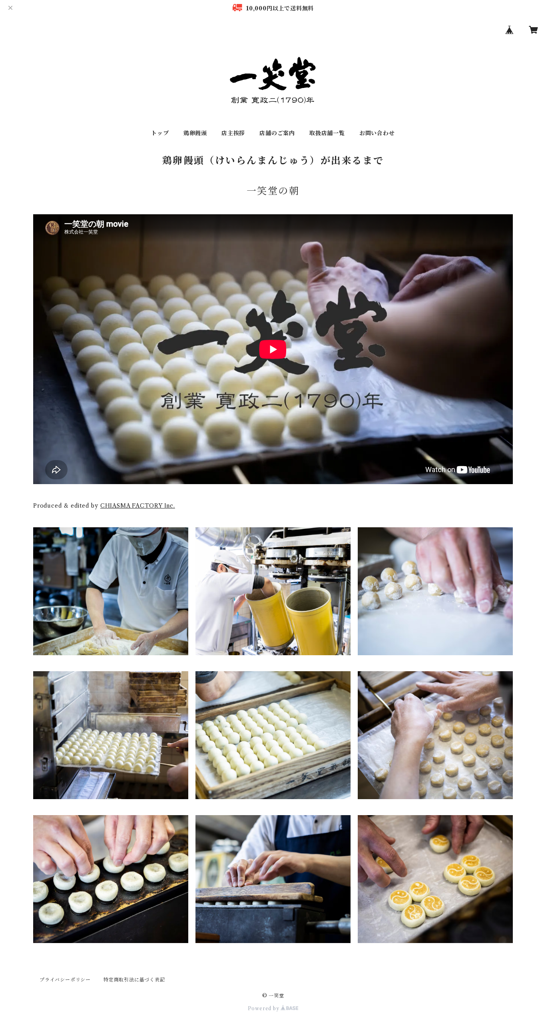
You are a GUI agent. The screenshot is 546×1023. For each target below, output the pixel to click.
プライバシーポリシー (65, 980)
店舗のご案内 (277, 133)
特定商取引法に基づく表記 (134, 980)
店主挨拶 (233, 133)
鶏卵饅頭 (195, 133)
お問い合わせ (377, 133)
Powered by (264, 1008)
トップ (160, 133)
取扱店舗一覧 (327, 133)
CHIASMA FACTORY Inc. (137, 505)
